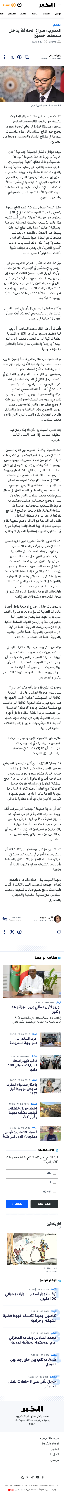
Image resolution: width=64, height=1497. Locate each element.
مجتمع (12, 13)
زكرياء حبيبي (55, 56)
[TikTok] (32, 1477)
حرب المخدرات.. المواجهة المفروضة (23, 1041)
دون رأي (47, 1191)
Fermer (59, 5)
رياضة (35, 13)
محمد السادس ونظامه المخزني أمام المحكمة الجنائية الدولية (32, 1340)
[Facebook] (43, 1477)
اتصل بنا (54, 1454)
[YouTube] (37, 1477)
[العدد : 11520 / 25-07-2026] (32, 1249)
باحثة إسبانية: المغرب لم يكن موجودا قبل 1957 (21, 1089)
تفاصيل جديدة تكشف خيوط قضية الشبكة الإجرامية (29, 1318)
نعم (49, 1173)
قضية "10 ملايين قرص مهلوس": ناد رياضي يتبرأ (20, 1134)
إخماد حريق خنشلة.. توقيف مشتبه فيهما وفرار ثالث (22, 1113)
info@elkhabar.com (49, 1486)
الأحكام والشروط (50, 1444)
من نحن (54, 1460)
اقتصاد (46, 13)
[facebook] (19, 57)
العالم (24, 13)
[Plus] (5, 57)
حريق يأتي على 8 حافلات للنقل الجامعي (32, 1384)
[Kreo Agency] (11, 1490)
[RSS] (22, 1477)
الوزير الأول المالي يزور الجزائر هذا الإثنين (36, 1009)
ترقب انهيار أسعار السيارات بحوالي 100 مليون (22, 1065)
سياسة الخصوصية (49, 1438)
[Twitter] (27, 1477)
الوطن (58, 13)
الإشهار (55, 1449)
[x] (12, 57)
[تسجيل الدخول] (19, 5)
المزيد (59, 1228)
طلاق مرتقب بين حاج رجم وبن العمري (33, 1362)
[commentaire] (27, 57)
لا (50, 1182)
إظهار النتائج (44, 1204)
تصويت (18, 1204)
